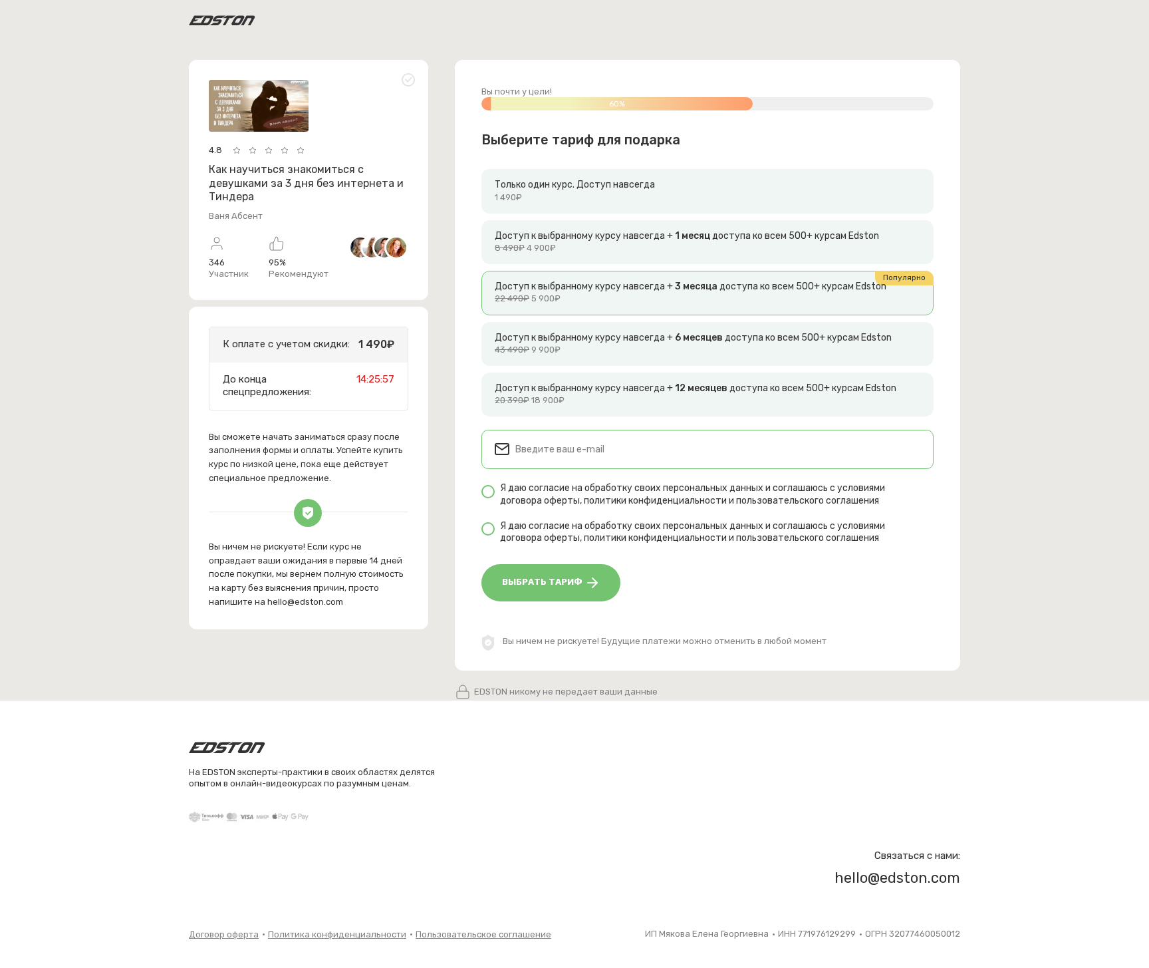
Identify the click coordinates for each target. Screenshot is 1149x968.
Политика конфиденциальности (337, 934)
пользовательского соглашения (807, 500)
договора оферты (540, 500)
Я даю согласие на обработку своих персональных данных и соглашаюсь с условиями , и (692, 494)
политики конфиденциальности (655, 500)
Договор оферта (224, 934)
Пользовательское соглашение (483, 934)
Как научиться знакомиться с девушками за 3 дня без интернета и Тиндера (306, 183)
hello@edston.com (305, 602)
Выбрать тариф (543, 582)
